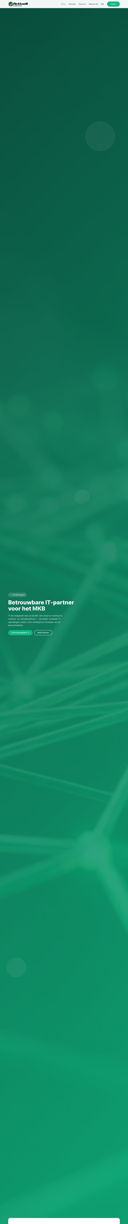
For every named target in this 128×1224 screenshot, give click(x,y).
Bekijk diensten (43, 633)
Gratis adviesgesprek (19, 633)
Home (63, 4)
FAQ (102, 4)
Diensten (72, 4)
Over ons (82, 4)
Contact (113, 4)
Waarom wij (93, 4)
